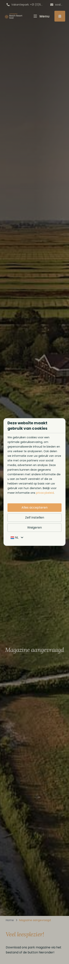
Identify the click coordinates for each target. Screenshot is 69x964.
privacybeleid (45, 493)
